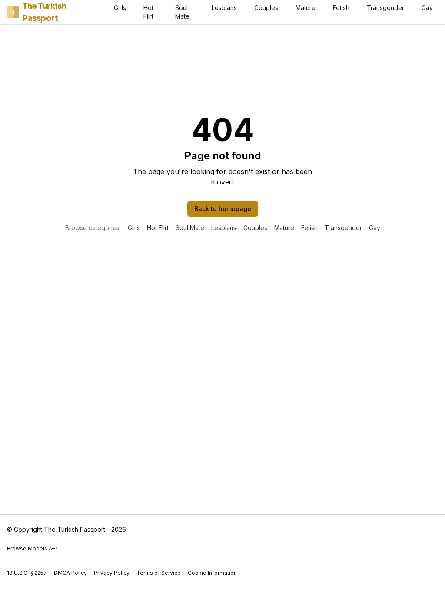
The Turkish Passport (38, 12)
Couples (266, 7)
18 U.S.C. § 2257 (27, 573)
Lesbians (224, 7)
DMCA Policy (70, 573)
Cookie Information (212, 573)
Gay (427, 7)
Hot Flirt (148, 12)
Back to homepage (222, 208)
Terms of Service (158, 573)
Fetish (341, 7)
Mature (305, 7)
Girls (120, 7)
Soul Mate (182, 12)
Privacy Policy (112, 573)
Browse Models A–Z (32, 548)
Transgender (385, 7)
